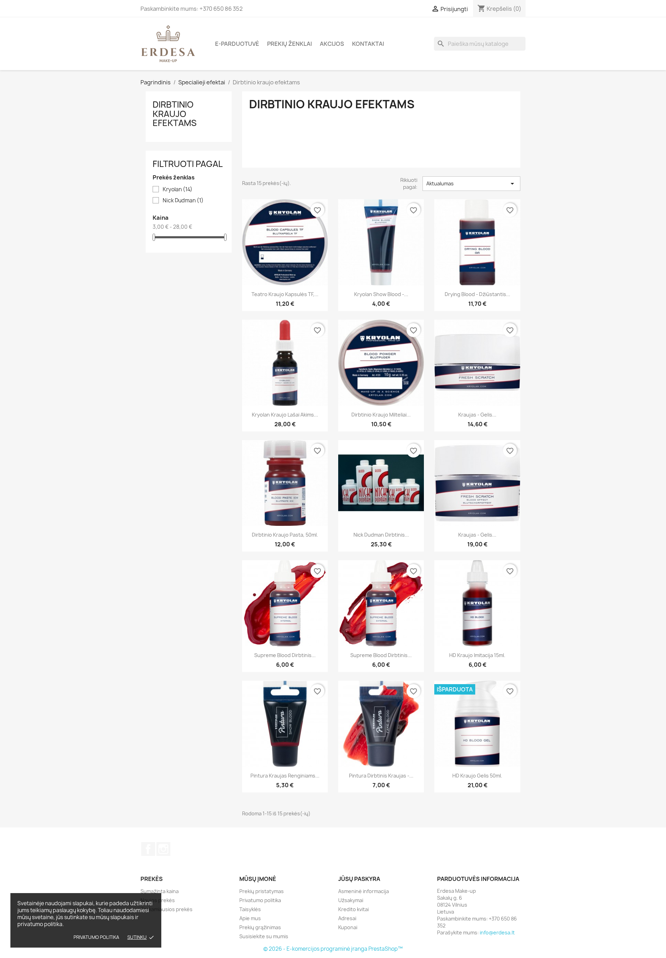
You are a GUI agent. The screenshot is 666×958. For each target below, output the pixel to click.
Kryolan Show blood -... (381, 294)
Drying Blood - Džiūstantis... (477, 294)
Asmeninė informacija (363, 891)
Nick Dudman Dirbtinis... (381, 534)
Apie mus (250, 918)
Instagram (163, 849)
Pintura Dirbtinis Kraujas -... (381, 775)
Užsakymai (350, 900)
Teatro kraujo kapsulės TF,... (284, 294)
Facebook (148, 849)
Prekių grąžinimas (260, 927)
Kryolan (178, 189)
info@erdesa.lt (497, 932)
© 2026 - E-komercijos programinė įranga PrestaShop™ (333, 948)
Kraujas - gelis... (477, 414)
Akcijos (332, 44)
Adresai (347, 918)
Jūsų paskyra (359, 879)
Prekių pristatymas (261, 891)
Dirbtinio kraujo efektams (175, 114)
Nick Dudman (183, 200)
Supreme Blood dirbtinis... (285, 655)
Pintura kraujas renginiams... (284, 775)
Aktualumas (471, 183)
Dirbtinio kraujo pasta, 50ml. (285, 534)
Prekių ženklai (289, 44)
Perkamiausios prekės (166, 909)
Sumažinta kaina (159, 891)
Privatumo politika (96, 937)
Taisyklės (250, 909)
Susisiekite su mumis (263, 936)
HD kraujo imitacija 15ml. (477, 655)
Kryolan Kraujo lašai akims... (285, 414)
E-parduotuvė (237, 44)
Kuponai (347, 927)
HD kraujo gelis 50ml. (477, 775)
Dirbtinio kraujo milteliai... (381, 414)
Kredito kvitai (353, 909)
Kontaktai (368, 44)
